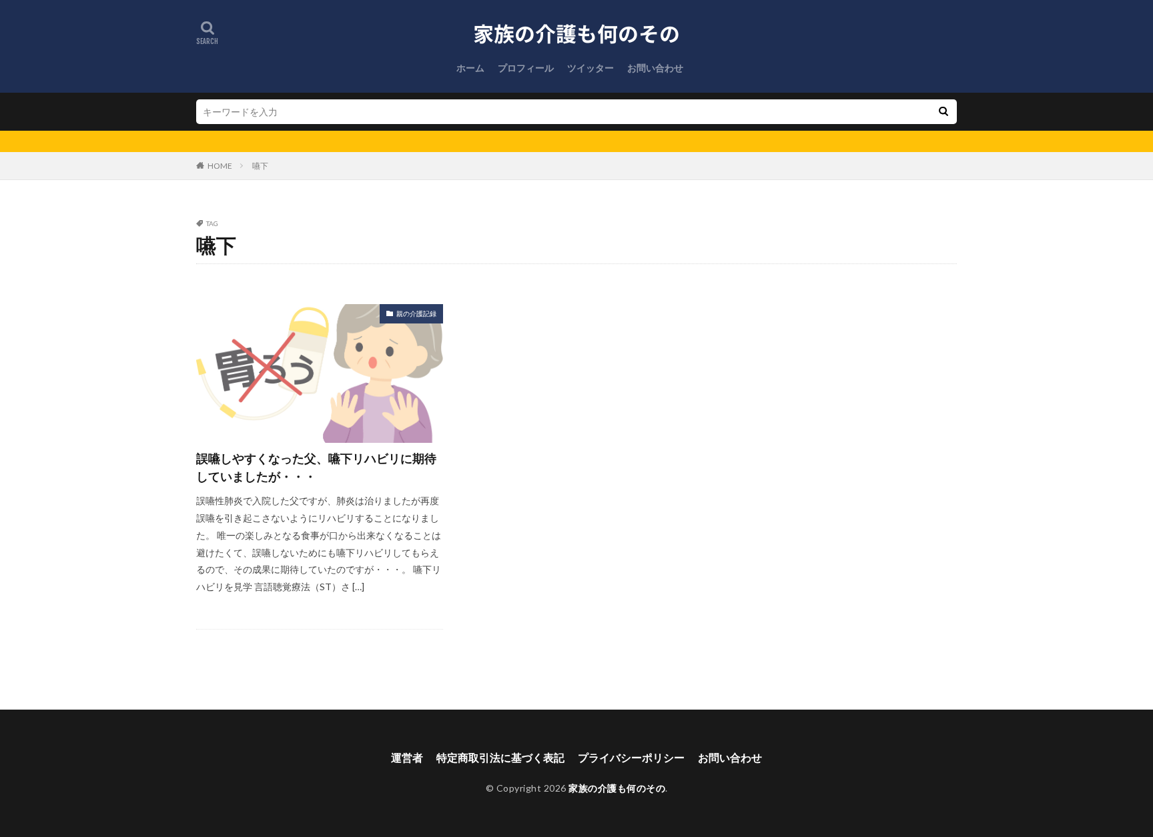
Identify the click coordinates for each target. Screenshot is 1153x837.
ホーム (470, 67)
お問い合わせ (655, 67)
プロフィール (526, 67)
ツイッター (590, 67)
